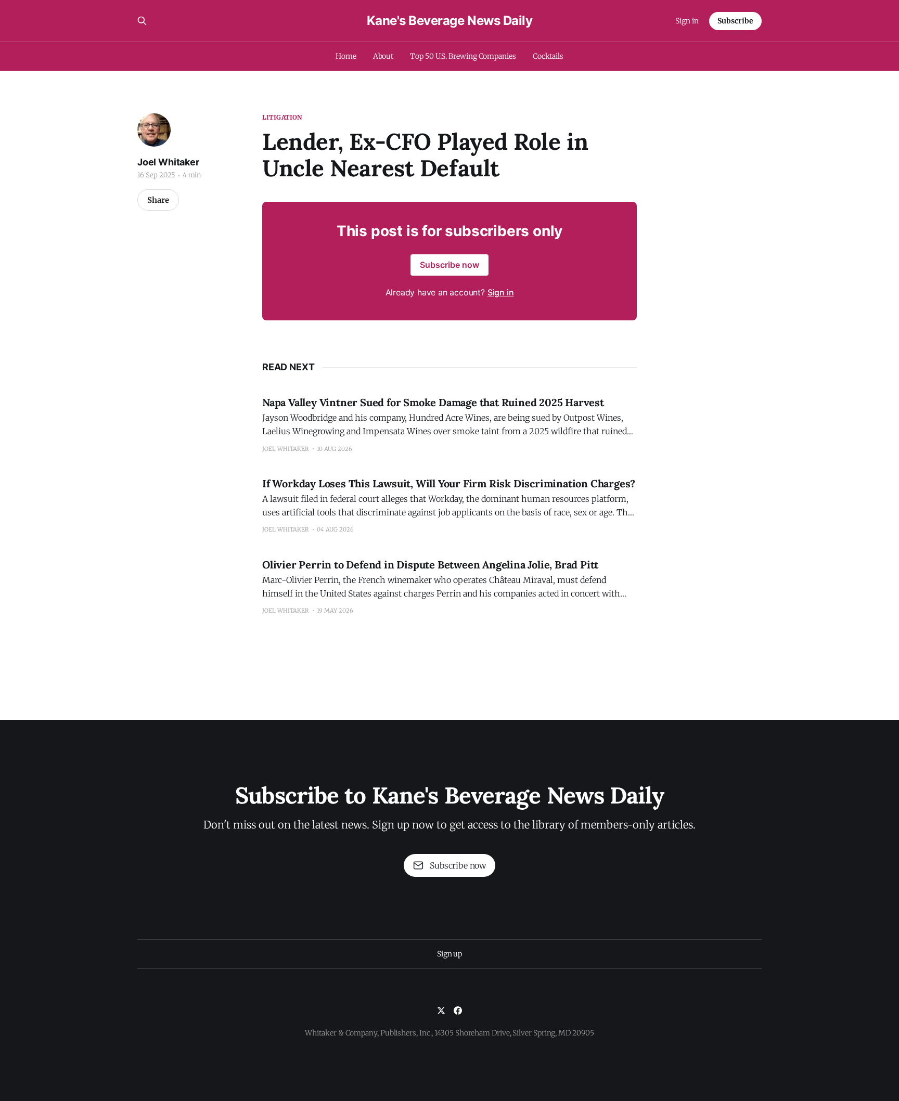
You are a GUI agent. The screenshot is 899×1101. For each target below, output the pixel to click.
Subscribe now (449, 265)
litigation (282, 117)
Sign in (687, 20)
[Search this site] (142, 21)
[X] (441, 1010)
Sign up (449, 953)
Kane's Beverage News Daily (450, 21)
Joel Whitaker (168, 162)
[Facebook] (458, 1010)
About (383, 56)
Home (346, 56)
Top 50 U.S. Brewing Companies (463, 56)
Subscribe (735, 20)
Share (158, 200)
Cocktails (548, 56)
